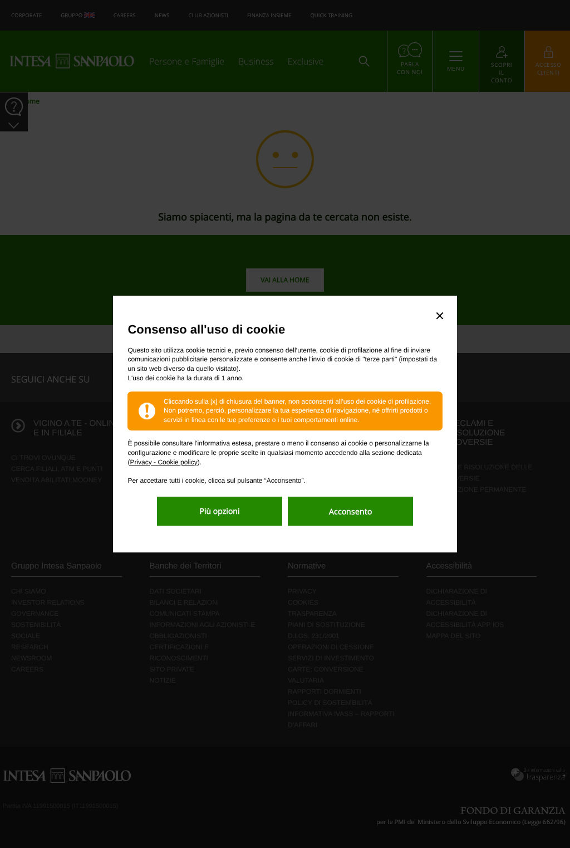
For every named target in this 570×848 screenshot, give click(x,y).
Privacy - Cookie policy (163, 462)
